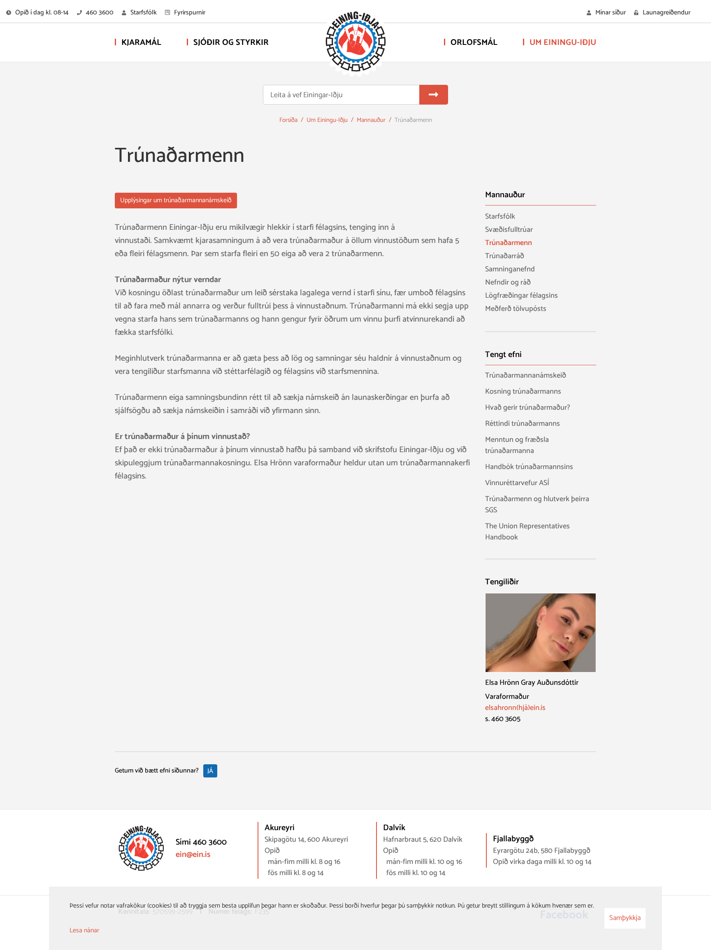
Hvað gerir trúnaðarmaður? (527, 407)
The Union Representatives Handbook (527, 532)
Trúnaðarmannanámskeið (525, 375)
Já (210, 771)
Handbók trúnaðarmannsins (529, 467)
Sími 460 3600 (201, 842)
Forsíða (288, 120)
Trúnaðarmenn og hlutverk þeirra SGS (537, 505)
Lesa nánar (84, 930)
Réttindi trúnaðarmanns (522, 423)
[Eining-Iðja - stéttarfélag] (355, 43)
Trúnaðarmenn (413, 120)
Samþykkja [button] (625, 918)
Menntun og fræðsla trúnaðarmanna (517, 445)
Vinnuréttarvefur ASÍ (517, 483)
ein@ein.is (193, 854)
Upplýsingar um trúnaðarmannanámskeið (176, 200)
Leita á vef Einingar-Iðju (306, 95)
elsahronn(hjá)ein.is (515, 708)
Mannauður (371, 120)
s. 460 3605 (502, 719)
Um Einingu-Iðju (327, 120)
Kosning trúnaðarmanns (523, 391)
